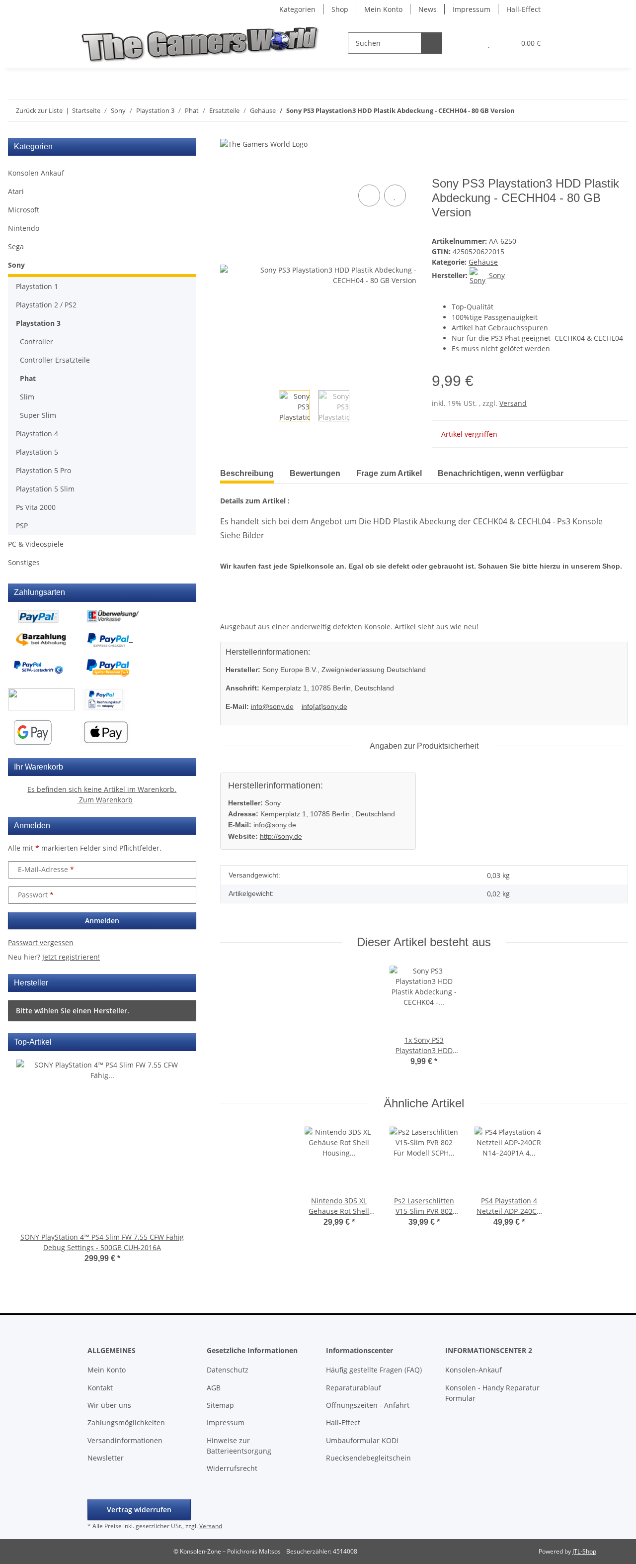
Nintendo (23, 228)
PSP (22, 525)
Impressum (471, 9)
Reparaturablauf (353, 1387)
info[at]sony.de (324, 706)
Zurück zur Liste (39, 110)
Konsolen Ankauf (36, 173)
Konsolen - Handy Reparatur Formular (492, 1393)
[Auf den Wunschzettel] (395, 195)
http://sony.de (281, 836)
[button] (468, 43)
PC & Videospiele (36, 544)
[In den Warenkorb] (228, 171)
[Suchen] (431, 43)
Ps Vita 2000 (36, 507)
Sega (16, 246)
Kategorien (297, 9)
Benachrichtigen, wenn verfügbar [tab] (500, 473)
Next (170, 1168)
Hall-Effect (523, 9)
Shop (339, 9)
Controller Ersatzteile (55, 360)
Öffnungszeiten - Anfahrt (367, 1405)
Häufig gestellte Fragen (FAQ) (374, 1369)
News (427, 9)
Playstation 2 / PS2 (46, 304)
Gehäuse (483, 262)
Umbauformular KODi (362, 1440)
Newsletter (105, 1458)
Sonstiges (24, 562)
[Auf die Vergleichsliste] (369, 195)
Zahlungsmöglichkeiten (126, 1422)
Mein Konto (383, 9)
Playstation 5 (37, 452)
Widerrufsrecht (232, 1468)
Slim (27, 396)
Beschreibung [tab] (247, 473)
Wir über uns (109, 1405)
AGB (214, 1387)
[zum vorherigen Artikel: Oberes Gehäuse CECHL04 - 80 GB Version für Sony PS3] (596, 110)
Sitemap (220, 1405)
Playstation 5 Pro (43, 470)
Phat (28, 378)
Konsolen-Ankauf (473, 1369)
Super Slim (38, 415)
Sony (16, 265)
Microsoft (23, 209)
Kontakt (100, 1387)
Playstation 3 (38, 323)
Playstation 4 (37, 433)
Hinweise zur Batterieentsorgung (239, 1446)
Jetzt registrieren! (71, 957)
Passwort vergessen (41, 942)
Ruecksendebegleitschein (368, 1458)
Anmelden (102, 920)
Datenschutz (227, 1369)
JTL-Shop (584, 1551)
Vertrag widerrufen (139, 1509)
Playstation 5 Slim (45, 488)
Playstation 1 (37, 286)
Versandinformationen (124, 1440)
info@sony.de (272, 706)
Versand (513, 403)
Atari (16, 191)
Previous (33, 1168)
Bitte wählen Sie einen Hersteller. (72, 1010)
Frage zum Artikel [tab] (389, 473)
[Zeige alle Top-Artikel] (187, 1042)
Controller (36, 341)
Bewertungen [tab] (315, 473)
